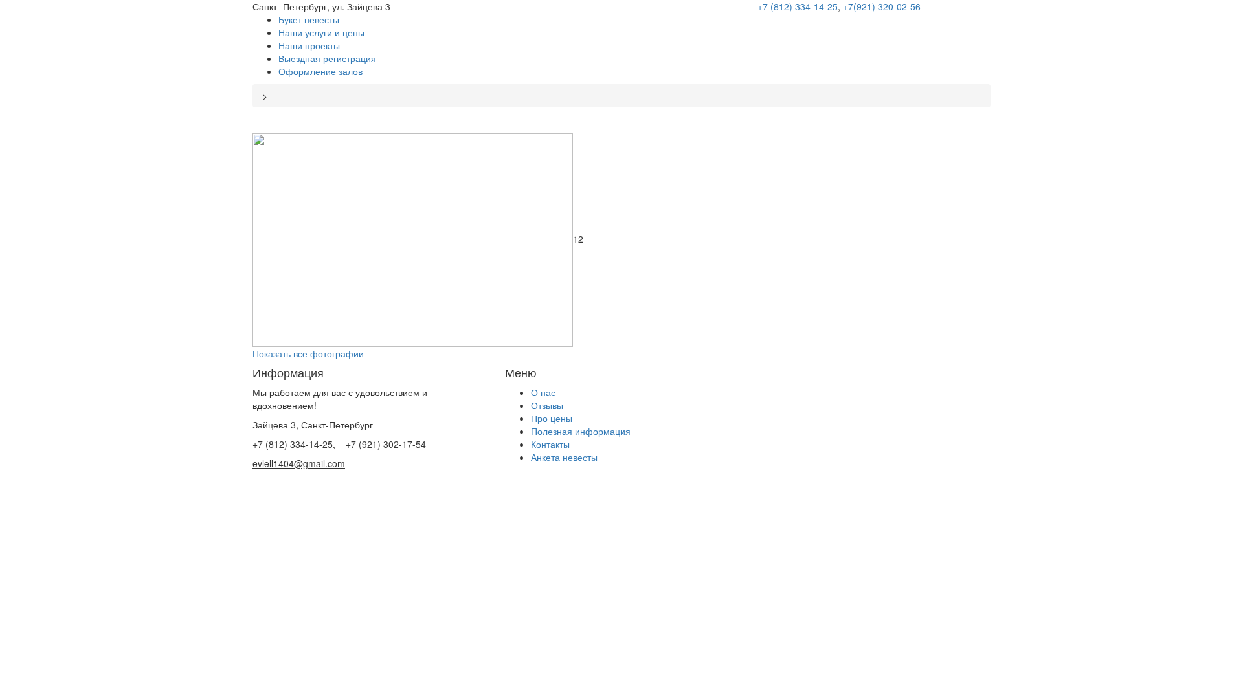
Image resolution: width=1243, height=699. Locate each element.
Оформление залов (320, 71)
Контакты (550, 444)
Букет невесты (308, 19)
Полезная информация (581, 431)
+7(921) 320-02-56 (882, 6)
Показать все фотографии (308, 353)
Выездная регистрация (327, 58)
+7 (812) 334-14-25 (797, 6)
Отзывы (547, 405)
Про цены (551, 418)
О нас (543, 392)
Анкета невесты (564, 456)
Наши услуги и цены (321, 32)
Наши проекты (309, 45)
